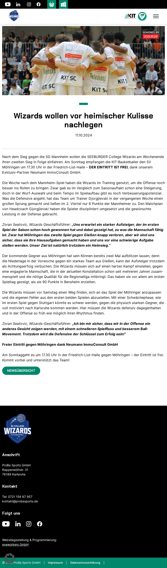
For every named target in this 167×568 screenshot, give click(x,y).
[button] (9, 558)
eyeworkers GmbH (15, 544)
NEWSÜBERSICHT (21, 371)
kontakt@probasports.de (20, 501)
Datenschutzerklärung (85, 562)
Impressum (55, 562)
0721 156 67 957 (20, 496)
